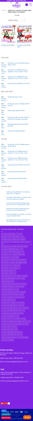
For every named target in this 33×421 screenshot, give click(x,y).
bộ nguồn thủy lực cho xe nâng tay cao (11, 268)
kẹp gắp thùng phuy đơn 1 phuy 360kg (11, 276)
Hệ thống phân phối (14, 414)
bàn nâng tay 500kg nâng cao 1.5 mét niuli (12, 234)
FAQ (17, 416)
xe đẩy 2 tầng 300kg (23, 337)
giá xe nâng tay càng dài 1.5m (9, 270)
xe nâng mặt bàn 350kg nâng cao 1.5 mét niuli (13, 305)
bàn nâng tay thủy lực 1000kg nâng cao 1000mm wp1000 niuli (16, 243)
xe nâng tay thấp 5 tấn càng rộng (9, 329)
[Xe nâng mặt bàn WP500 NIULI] (24, 34)
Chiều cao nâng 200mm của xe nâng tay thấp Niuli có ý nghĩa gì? (18, 192)
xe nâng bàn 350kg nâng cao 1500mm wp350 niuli (14, 283)
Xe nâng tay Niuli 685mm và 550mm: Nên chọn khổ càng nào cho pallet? (18, 198)
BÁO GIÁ (27, 417)
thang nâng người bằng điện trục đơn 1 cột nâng (13, 278)
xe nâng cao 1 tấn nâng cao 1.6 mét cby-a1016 (13, 297)
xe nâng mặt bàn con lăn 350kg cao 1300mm (12, 313)
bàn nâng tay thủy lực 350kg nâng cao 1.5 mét (13, 236)
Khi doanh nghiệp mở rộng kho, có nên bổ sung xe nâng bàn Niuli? (18, 215)
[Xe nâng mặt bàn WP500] (8, 34)
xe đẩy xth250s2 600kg (7, 340)
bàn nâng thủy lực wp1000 (8, 262)
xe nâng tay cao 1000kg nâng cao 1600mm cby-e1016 (15, 324)
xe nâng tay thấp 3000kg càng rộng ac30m (12, 332)
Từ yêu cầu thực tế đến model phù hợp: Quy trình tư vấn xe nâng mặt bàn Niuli (18, 203)
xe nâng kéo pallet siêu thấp (8, 300)
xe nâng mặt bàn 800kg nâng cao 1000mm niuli (13, 310)
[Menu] (2, 5)
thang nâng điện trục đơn (8, 281)
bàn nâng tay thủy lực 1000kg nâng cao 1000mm (13, 239)
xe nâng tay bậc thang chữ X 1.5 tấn (10, 316)
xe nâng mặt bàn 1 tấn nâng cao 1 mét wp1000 (13, 302)
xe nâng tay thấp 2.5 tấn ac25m (9, 326)
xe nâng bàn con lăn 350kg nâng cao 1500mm (13, 294)
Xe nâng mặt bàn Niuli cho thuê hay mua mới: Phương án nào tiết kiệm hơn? (18, 220)
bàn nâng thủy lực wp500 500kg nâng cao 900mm (14, 259)
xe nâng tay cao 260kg (20, 318)
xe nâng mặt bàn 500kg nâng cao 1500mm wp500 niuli (15, 308)
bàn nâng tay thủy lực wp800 (9, 246)
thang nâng (24, 276)
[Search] (26, 4)
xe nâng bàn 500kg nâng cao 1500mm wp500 (13, 286)
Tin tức (24, 414)
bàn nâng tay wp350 (22, 246)
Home (4, 10)
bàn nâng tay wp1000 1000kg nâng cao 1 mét (13, 251)
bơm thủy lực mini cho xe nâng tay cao (11, 265)
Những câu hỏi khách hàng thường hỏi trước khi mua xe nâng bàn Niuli (17, 209)
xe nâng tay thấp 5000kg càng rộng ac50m (12, 334)
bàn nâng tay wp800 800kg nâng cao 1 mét (12, 249)
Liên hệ (29, 414)
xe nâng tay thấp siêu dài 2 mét (9, 337)
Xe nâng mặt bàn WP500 (7, 45)
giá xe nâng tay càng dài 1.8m (9, 273)
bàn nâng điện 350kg (21, 262)
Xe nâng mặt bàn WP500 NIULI (23, 46)
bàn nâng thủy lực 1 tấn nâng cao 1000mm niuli (13, 254)
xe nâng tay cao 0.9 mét (7, 318)
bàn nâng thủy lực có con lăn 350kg (10, 257)
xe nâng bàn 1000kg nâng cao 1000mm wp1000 (13, 292)
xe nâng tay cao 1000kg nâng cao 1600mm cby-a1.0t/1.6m (16, 321)
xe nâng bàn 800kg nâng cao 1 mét (10, 289)
